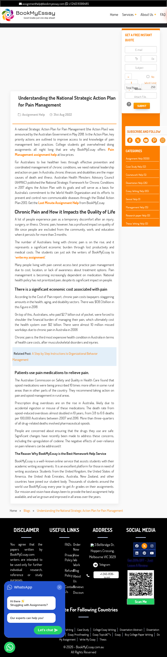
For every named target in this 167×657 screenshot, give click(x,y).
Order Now (77, 547)
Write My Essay (88, 639)
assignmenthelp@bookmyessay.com (43, 4)
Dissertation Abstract (131, 630)
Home (13, 510)
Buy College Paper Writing (139, 634)
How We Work (76, 560)
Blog (76, 570)
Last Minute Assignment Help (58, 202)
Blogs (27, 510)
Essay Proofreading (78, 634)
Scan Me (140, 601)
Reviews (78, 586)
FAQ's (68, 544)
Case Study (83, 630)
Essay (118, 634)
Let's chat (45, 630)
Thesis (103, 639)
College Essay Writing (104, 630)
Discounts (79, 592)
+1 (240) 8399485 (78, 4)
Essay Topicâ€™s (102, 634)
